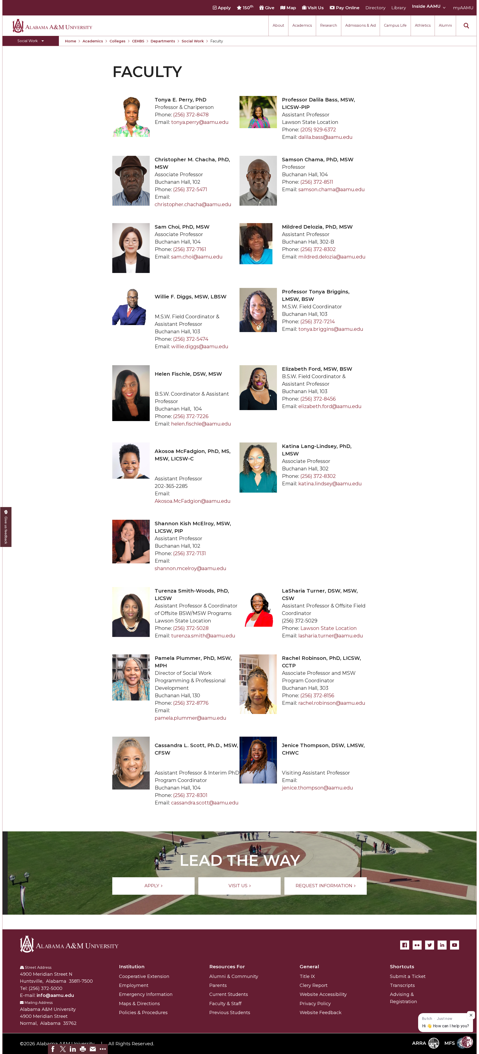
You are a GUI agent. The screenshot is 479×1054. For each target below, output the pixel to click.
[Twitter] (429, 945)
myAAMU (463, 7)
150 (247, 7)
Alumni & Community (233, 976)
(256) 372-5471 (190, 189)
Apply (224, 7)
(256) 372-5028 (191, 628)
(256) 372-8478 (191, 115)
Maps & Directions (139, 1003)
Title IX (307, 976)
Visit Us (315, 7)
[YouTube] (454, 945)
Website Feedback (321, 1012)
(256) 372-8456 (318, 399)
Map (290, 7)
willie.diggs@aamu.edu (199, 347)
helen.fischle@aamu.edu (201, 424)
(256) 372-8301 (190, 795)
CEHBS (138, 41)
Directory (375, 7)
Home (70, 41)
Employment (133, 985)
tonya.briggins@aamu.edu (330, 329)
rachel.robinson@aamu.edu (331, 703)
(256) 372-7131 (189, 553)
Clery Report (314, 985)
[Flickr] (417, 945)
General (309, 966)
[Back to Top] (452, 995)
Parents (218, 985)
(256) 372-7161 (189, 249)
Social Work (193, 41)
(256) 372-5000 (45, 988)
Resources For (227, 966)
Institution (131, 966)
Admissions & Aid (360, 25)
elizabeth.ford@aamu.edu (329, 406)
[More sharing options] (103, 1049)
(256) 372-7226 (191, 416)
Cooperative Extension (144, 976)
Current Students (228, 994)
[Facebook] (404, 945)
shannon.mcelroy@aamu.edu (190, 568)
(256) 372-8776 (191, 703)
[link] (53, 1049)
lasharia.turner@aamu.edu (330, 636)
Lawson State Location (328, 628)
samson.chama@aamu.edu (331, 189)
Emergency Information (146, 994)
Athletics (423, 25)
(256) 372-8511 (316, 182)
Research (328, 25)
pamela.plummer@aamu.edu (190, 718)
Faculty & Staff (225, 1003)
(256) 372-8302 (318, 249)
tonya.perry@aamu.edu (200, 122)
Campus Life (395, 25)
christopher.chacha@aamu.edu (193, 204)
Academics (302, 25)
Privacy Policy (315, 1003)
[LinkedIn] (442, 945)
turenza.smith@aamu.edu (203, 636)
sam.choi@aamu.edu (197, 257)
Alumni (445, 25)
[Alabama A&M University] (73, 944)
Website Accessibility (323, 994)
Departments (163, 41)
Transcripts (402, 985)
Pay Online (347, 7)
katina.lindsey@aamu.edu (330, 484)
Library (398, 7)
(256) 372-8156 (317, 696)
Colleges (117, 41)
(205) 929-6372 (318, 130)
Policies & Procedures (143, 1012)
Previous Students (229, 1012)
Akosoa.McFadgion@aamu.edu (193, 501)
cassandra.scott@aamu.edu (205, 803)
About (278, 25)
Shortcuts (402, 966)
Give (269, 7)
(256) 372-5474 (190, 339)
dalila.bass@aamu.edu (325, 137)
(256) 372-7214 (317, 322)
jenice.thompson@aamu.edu (317, 788)
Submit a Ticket (408, 976)
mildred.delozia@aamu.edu (331, 257)
